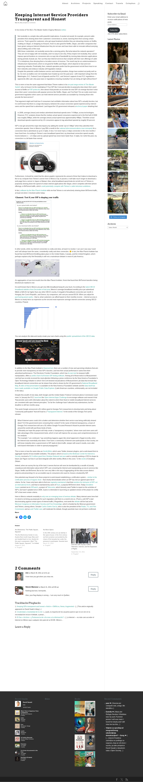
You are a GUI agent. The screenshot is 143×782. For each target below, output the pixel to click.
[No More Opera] (57, 537)
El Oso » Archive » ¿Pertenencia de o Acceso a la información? (40, 617)
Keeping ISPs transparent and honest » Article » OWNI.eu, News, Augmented (45, 606)
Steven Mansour (31, 587)
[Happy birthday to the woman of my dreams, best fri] (118, 74)
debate (77, 501)
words (83, 459)
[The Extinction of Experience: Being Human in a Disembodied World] (80, 766)
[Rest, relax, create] (118, 160)
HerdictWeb (47, 451)
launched (37, 397)
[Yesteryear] (80, 716)
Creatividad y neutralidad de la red (29, 612)
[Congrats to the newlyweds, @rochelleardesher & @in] (118, 53)
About (65, 3)
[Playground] (80, 732)
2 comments (32, 22)
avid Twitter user (36, 509)
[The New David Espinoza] (80, 749)
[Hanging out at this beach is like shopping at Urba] (118, 117)
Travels (119, 3)
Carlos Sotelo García (49, 506)
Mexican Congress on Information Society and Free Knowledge (38, 504)
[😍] (118, 96)
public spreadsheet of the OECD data (81, 336)
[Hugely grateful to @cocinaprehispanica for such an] (118, 182)
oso (26, 573)
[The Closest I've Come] (90, 766)
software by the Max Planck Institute (33, 190)
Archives (75, 3)
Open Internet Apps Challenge (55, 397)
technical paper (81, 106)
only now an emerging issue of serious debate (59, 496)
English (25, 22)
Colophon (130, 3)
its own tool (72, 373)
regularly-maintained (58, 482)
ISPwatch (34, 487)
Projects (86, 3)
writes (63, 30)
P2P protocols (34, 89)
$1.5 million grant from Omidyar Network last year (47, 456)
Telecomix (51, 487)
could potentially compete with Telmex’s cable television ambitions (65, 186)
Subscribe (114, 30)
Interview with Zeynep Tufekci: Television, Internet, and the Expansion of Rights (84, 547)
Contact (109, 3)
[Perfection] (90, 715)
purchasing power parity (24, 297)
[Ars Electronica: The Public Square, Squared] (29, 538)
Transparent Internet (54, 412)
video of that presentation (29, 386)
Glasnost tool (48, 368)
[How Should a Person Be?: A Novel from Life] (90, 749)
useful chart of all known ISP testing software (47, 376)
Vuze (58, 485)
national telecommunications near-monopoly (76, 128)
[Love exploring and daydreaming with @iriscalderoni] (118, 203)
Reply (93, 575)
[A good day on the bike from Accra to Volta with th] (118, 139)
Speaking (98, 3)
